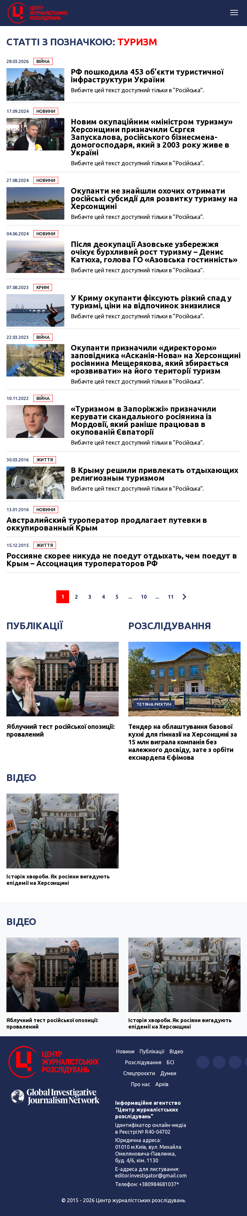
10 (144, 597)
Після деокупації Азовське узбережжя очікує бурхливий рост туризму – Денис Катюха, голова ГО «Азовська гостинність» (154, 252)
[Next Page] (184, 596)
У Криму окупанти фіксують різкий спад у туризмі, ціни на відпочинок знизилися (151, 302)
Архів (162, 1084)
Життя (44, 459)
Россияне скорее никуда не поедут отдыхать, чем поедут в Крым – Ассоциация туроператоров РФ (121, 559)
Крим (42, 287)
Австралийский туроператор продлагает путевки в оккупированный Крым (106, 524)
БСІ (170, 1062)
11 (171, 597)
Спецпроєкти (139, 1073)
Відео (21, 777)
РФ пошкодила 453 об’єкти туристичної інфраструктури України (147, 76)
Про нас (140, 1084)
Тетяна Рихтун (153, 704)
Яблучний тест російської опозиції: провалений (52, 1023)
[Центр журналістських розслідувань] (37, 13)
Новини (45, 111)
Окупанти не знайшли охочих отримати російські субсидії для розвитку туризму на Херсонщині (154, 198)
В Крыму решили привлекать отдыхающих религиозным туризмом (154, 474)
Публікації (34, 625)
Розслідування (169, 625)
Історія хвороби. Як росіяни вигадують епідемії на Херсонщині (57, 879)
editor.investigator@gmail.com (151, 1175)
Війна (43, 61)
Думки (168, 1073)
